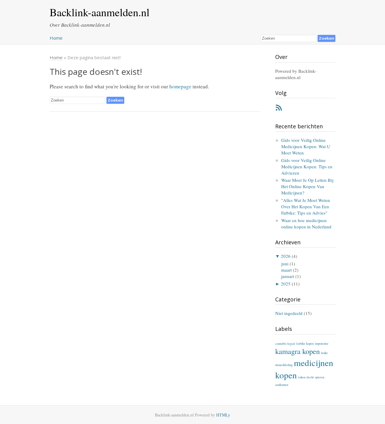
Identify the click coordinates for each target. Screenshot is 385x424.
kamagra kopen (297, 351)
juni (284, 264)
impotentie (321, 343)
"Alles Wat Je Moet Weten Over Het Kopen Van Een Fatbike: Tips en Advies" (305, 206)
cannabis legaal (285, 343)
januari (287, 276)
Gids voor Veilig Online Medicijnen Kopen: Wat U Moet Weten (305, 146)
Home (56, 38)
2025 (286, 284)
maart (286, 270)
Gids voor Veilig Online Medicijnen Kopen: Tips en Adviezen (306, 166)
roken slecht (306, 377)
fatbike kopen (305, 343)
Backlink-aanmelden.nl (99, 12)
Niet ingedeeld (289, 313)
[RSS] (278, 109)
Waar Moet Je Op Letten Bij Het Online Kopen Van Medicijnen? (307, 186)
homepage (180, 86)
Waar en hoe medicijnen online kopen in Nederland (306, 223)
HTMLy (223, 415)
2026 (286, 256)
